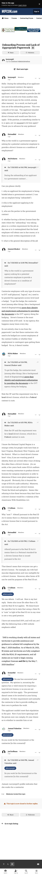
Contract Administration (20, 61)
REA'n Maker (13, 353)
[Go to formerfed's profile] (3, 673)
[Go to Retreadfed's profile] (3, 135)
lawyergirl (10, 59)
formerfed (11, 673)
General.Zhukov (14, 249)
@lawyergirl (7, 679)
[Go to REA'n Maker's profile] (3, 354)
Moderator (9, 794)
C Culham (11, 508)
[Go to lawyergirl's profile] (3, 60)
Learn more (4, 4)
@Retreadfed (7, 594)
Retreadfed (12, 134)
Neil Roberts (12, 159)
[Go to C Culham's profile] (3, 508)
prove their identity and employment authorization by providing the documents (20, 310)
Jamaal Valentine (14, 728)
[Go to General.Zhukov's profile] (3, 249)
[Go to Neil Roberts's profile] (3, 159)
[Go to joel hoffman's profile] (3, 752)
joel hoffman (13, 751)
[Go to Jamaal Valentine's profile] (3, 729)
